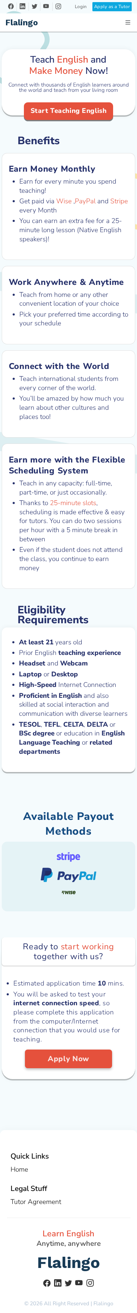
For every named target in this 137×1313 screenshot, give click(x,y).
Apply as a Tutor (112, 7)
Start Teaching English (69, 110)
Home (19, 1169)
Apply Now (68, 1059)
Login (81, 6)
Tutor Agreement (36, 1201)
